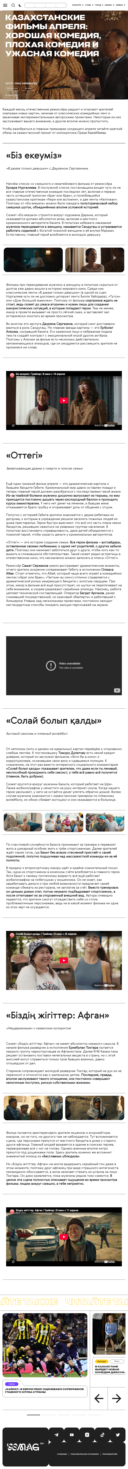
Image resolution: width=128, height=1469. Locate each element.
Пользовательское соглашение (85, 1454)
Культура (76, 5)
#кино (28, 89)
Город (98, 5)
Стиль (88, 5)
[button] (99, 1398)
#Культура (12, 89)
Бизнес (108, 5)
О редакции (62, 1454)
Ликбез (119, 5)
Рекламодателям (109, 1454)
